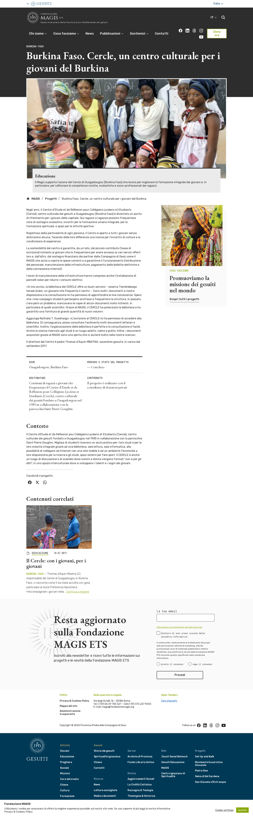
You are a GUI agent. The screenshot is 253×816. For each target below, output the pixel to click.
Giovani (64, 750)
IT (212, 17)
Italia (216, 3)
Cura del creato (69, 779)
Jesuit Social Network (174, 756)
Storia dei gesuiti (104, 750)
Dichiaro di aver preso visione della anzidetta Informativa (183, 635)
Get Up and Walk (204, 756)
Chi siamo (36, 33)
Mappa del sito (68, 706)
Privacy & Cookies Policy (74, 700)
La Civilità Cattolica (140, 784)
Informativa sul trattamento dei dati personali (179, 627)
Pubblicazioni (110, 33)
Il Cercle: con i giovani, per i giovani (56, 563)
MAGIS (35, 198)
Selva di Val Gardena (207, 776)
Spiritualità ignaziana (107, 756)
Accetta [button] (242, 810)
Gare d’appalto (169, 700)
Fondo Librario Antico (141, 762)
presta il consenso (172, 664)
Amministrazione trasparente (70, 713)
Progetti (51, 198)
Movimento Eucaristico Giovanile (209, 764)
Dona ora (216, 33)
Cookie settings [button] (224, 810)
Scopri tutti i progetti (184, 299)
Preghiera (66, 762)
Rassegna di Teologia (140, 790)
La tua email (167, 611)
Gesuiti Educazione (172, 762)
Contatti (161, 33)
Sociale (64, 767)
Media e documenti (105, 796)
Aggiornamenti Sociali (141, 778)
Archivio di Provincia (140, 756)
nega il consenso (202, 664)
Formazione (67, 796)
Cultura (65, 790)
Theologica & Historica (141, 796)
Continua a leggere (77, 591)
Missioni (65, 773)
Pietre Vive (201, 770)
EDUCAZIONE (40, 553)
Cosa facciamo (65, 33)
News (90, 33)
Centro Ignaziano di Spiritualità (173, 775)
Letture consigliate (105, 790)
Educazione (67, 756)
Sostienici (138, 33)
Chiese (64, 784)
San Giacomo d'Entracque (210, 782)
